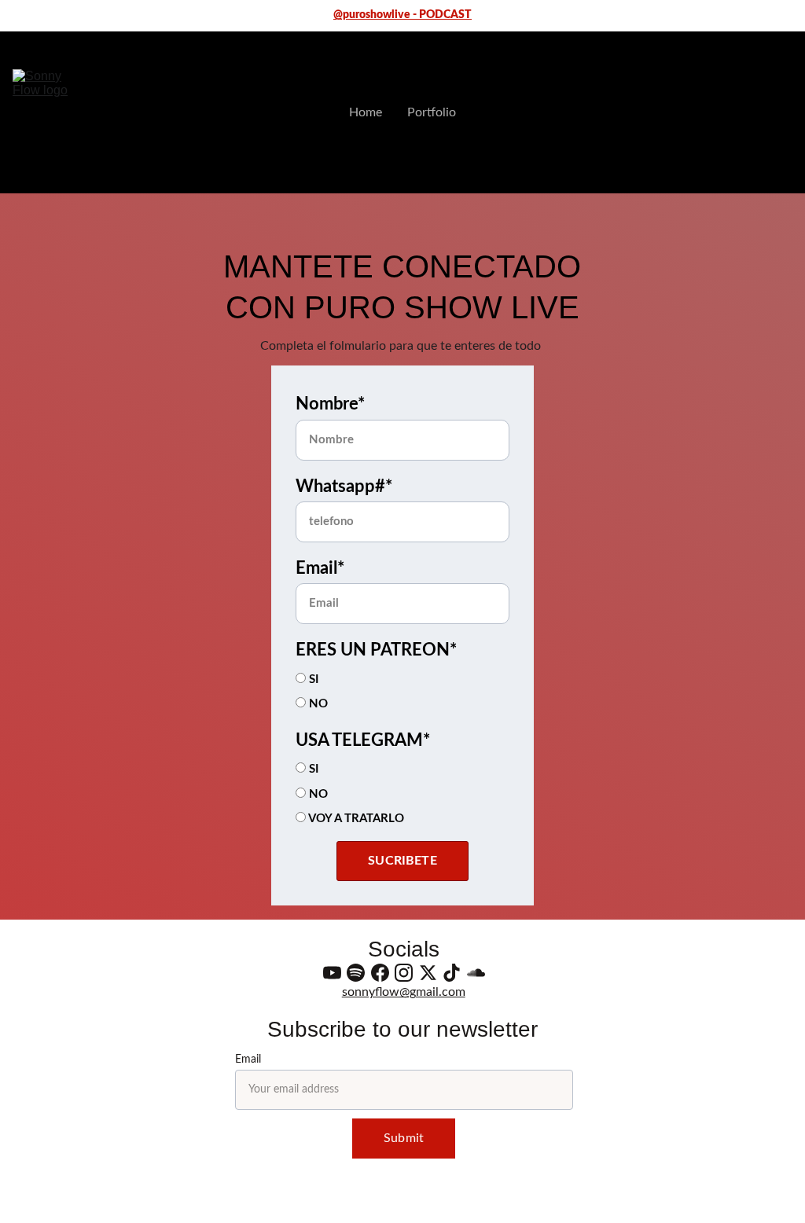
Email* (320, 568)
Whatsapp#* (344, 486)
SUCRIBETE (402, 860)
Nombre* (330, 404)
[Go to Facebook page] (380, 973)
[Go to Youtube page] (332, 973)
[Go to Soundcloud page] (476, 973)
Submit (404, 1138)
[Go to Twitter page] (428, 973)
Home (365, 112)
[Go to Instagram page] (404, 973)
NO (317, 704)
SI (312, 679)
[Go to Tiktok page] (452, 973)
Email (248, 1059)
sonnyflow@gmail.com (403, 992)
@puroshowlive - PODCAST (402, 14)
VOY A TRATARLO (355, 819)
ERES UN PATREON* (376, 650)
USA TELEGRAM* (363, 740)
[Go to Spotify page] (356, 973)
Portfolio (431, 112)
